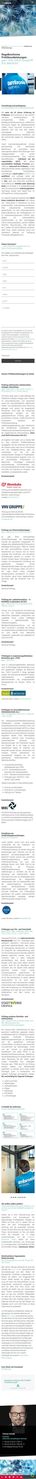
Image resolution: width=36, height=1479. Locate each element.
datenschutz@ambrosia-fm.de (24, 339)
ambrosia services (18, 46)
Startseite (10, 46)
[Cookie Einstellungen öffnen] (32, 1476)
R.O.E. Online (11, 1316)
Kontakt (4, 1473)
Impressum (11, 1473)
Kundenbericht (13, 497)
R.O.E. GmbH (16, 1269)
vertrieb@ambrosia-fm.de (13, 1447)
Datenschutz (18, 1473)
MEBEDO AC (29, 174)
